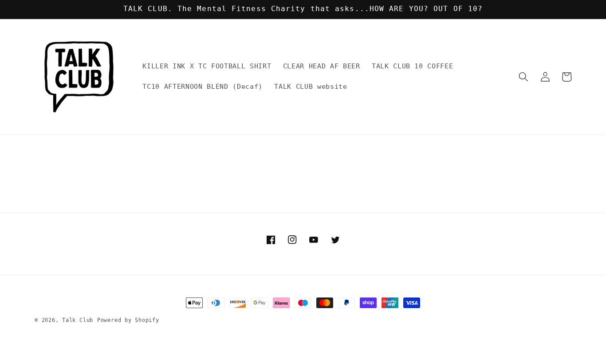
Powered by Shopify (128, 320)
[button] (523, 76)
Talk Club (77, 320)
